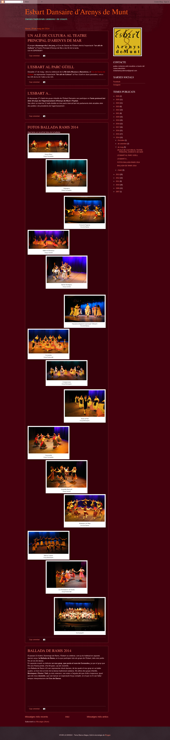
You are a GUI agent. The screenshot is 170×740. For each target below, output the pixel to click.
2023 (118, 106)
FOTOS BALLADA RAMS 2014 (53, 126)
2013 (118, 174)
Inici (67, 717)
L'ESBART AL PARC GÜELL (51, 66)
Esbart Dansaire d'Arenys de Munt (76, 11)
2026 (118, 96)
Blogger (107, 735)
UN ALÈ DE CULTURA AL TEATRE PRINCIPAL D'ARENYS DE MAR (57, 38)
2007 (118, 192)
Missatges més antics (97, 717)
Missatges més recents (36, 717)
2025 (118, 99)
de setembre (122, 144)
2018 (118, 124)
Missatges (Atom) (42, 722)
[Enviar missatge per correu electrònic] (44, 56)
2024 (118, 103)
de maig (121, 147)
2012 (118, 178)
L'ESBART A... (39, 93)
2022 (118, 110)
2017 (118, 127)
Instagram (116, 85)
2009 (118, 188)
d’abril (120, 170)
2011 (118, 181)
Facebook (116, 82)
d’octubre (121, 140)
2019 (118, 120)
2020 (118, 117)
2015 (118, 134)
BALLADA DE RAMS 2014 (49, 650)
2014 (118, 137)
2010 (118, 185)
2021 (118, 113)
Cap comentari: (35, 56)
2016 (118, 130)
